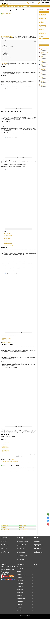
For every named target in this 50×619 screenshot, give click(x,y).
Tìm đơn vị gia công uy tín (5, 50)
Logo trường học (5, 47)
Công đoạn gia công (5, 53)
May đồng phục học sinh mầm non (6, 338)
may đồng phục (4, 63)
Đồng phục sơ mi (6, 240)
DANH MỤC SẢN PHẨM (12, 6)
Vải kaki (4, 43)
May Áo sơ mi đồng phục (42, 15)
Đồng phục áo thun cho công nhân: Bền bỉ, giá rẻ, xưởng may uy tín (45, 81)
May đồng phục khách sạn (5, 529)
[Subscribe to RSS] (7, 579)
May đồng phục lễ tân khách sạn (21, 540)
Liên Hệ (45, 0)
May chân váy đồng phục (4, 548)
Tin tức (30, 6)
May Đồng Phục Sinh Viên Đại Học (6, 342)
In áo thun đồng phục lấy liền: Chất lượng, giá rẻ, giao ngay (44, 57)
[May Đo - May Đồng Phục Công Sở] (5, 3)
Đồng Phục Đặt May (19, 6)
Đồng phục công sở (7, 236)
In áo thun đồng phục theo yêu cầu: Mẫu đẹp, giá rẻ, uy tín (45, 53)
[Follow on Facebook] (46, 0)
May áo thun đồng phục (8, 241)
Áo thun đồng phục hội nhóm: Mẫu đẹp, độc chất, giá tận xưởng (44, 69)
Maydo (12, 37)
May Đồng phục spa (41, 21)
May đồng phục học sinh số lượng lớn (6, 36)
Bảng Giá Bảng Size (26, 6)
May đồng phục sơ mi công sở (43, 26)
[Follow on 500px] (12, 579)
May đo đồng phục (41, 29)
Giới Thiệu (40, 0)
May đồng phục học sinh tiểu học (6, 339)
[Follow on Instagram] (47, 0)
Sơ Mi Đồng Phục (19, 612)
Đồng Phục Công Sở (20, 580)
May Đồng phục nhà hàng (42, 18)
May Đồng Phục (19, 610)
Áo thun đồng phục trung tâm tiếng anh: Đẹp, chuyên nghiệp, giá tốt (45, 61)
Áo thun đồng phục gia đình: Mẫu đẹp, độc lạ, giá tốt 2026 (45, 73)
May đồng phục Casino (20, 559)
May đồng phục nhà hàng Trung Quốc (22, 555)
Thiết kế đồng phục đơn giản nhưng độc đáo (7, 46)
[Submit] (25, 3)
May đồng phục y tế (22, 527)
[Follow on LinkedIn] (8, 579)
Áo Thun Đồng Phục (20, 568)
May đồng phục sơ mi (23, 525)
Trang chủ (2, 6)
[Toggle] (32, 571)
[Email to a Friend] (18, 456)
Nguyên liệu (4, 52)
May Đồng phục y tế (41, 22)
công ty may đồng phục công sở (5, 538)
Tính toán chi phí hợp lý (5, 51)
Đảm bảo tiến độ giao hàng (5, 55)
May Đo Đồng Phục (20, 609)
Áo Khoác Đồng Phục (20, 566)
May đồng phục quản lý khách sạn (22, 538)
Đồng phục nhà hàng (20, 589)
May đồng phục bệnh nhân (5, 451)
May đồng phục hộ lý (37, 541)
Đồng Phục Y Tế (19, 607)
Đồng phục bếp (19, 574)
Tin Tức (42, 0)
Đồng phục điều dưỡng (20, 583)
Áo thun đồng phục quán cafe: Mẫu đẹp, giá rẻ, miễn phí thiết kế (44, 85)
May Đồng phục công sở (42, 14)
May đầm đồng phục (3, 549)
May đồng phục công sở (5, 525)
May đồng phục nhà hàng (5, 531)
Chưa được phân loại (41, 41)
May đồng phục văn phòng (8, 245)
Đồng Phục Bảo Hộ (19, 569)
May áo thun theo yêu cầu (8, 243)
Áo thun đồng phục (7, 233)
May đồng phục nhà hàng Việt (21, 552)
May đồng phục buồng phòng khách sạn (22, 541)
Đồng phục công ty (7, 238)
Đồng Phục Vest (19, 604)
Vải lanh (4, 45)
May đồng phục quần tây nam (5, 552)
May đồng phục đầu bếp (20, 551)
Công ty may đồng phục (8, 235)
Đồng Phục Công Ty (41, 36)
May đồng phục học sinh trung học (38, 552)
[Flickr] (11, 579)
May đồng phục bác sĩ (5, 446)
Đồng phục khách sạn (20, 586)
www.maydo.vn (6, 573)
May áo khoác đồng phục (42, 33)
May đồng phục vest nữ (4, 544)
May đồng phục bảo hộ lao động (24, 529)
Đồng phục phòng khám (20, 595)
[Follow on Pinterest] (5, 579)
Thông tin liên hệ (4, 59)
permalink (13, 459)
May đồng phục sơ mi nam (4, 551)
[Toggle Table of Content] (35, 41)
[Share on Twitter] (17, 456)
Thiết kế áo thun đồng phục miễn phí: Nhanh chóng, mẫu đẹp (45, 49)
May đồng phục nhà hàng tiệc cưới (22, 549)
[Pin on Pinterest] (20, 456)
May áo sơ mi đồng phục (4, 540)
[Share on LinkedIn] (21, 456)
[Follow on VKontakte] (14, 579)
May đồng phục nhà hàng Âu (21, 556)
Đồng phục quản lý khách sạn (21, 598)
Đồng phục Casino (19, 577)
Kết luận (3, 58)
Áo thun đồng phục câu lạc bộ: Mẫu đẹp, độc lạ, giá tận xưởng (45, 77)
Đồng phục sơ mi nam (20, 601)
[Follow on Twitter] (4, 579)
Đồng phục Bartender (20, 572)
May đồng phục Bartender (20, 560)
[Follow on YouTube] (10, 579)
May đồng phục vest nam (4, 545)
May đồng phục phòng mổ (5, 450)
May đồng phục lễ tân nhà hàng (21, 548)
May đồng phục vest (4, 527)
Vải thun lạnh (4, 44)
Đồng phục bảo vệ (19, 571)
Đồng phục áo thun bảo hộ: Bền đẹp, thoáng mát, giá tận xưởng (45, 65)
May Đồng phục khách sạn (42, 19)
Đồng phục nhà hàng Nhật (20, 592)
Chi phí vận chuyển (5, 54)
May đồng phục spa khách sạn (21, 544)
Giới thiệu (6, 6)
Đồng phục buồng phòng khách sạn (22, 575)
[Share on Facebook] (16, 456)
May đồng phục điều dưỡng (5, 447)
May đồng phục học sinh (23, 531)
